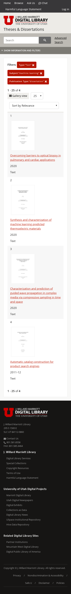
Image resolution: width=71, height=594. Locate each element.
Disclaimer (44, 583)
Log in (65, 9)
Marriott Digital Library (18, 495)
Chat (44, 3)
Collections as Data (16, 510)
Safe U (28, 583)
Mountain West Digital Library (22, 546)
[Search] (45, 40)
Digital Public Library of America (23, 551)
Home (7, 3)
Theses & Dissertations (24, 29)
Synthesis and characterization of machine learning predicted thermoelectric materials (31, 224)
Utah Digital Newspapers (19, 500)
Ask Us (31, 3)
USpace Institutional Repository (23, 519)
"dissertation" (27, 81)
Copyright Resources (17, 468)
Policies (60, 583)
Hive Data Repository (17, 524)
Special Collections (16, 463)
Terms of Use (13, 473)
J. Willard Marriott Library (17, 424)
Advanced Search (61, 40)
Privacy (17, 575)
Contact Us (12, 438)
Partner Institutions (17, 542)
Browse (18, 3)
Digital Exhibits (14, 505)
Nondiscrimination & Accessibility (46, 575)
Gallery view (19, 96)
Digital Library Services (18, 458)
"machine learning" (24, 73)
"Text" (25, 64)
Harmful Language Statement (23, 9)
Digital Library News (17, 514)
